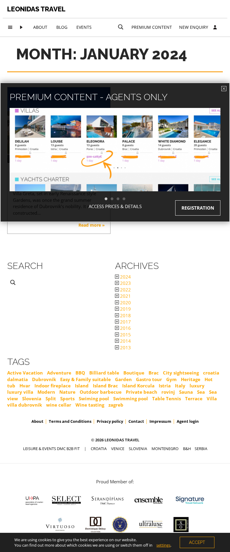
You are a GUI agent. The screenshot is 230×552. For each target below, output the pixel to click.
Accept (197, 542)
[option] (115, 160)
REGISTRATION (197, 208)
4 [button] (127, 199)
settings (163, 545)
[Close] (223, 88)
